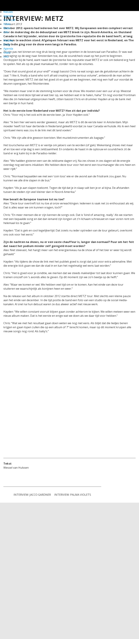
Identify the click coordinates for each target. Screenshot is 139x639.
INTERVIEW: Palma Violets (72, 495)
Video (7, 24)
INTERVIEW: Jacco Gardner (32, 495)
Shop (6, 44)
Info (6, 32)
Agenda (8, 48)
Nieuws (8, 40)
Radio (7, 28)
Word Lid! (9, 20)
